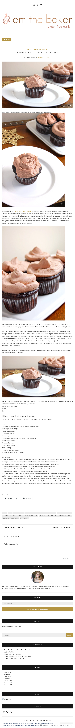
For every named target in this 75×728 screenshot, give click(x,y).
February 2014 (8, 678)
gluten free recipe (44, 515)
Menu (8, 39)
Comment (66, 558)
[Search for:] (37, 635)
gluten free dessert (50, 513)
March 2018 (7, 672)
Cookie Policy (37, 725)
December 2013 (8, 683)
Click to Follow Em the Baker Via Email (37, 609)
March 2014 (7, 676)
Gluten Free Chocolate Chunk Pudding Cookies (17, 656)
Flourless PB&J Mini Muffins (61, 527)
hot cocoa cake (24, 518)
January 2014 (8, 681)
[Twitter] (34, 5)
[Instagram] (3, 712)
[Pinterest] (7, 712)
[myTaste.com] (7, 699)
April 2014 (7, 674)
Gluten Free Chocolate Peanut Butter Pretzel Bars (18, 650)
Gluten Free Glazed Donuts (13, 527)
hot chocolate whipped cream (11, 518)
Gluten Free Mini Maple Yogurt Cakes (14, 658)
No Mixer (45, 49)
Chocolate (31, 49)
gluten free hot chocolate (10, 515)
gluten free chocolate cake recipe (34, 513)
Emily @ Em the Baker (44, 57)
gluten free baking (18, 513)
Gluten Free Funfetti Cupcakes (12, 654)
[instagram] (37, 5)
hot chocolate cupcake (65, 515)
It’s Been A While (8, 652)
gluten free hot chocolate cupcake (28, 515)
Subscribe (37, 597)
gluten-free (54, 515)
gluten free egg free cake (64, 513)
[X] (10, 712)
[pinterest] (41, 5)
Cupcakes (38, 49)
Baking (5, 513)
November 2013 (8, 685)
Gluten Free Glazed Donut (22, 211)
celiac (9, 513)
